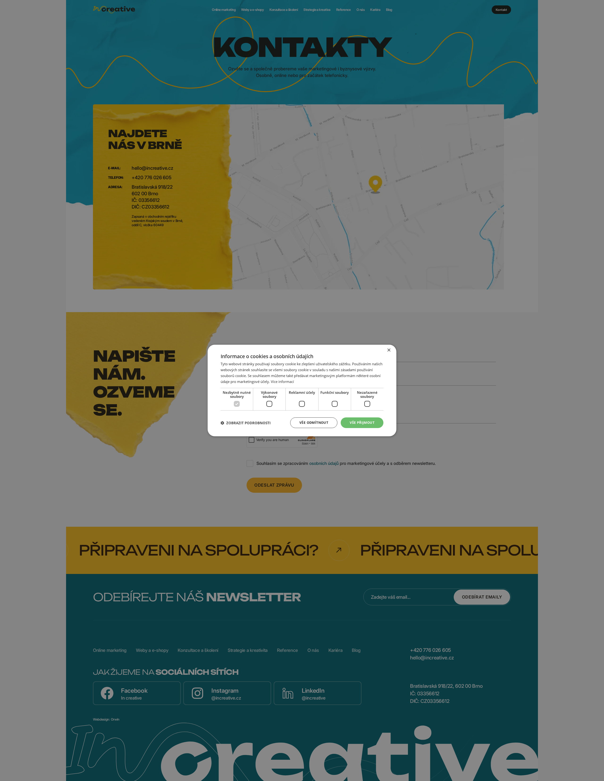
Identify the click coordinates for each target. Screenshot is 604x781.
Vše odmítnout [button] (313, 422)
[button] (246, 422)
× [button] (388, 350)
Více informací (282, 381)
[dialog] (302, 390)
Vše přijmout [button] (362, 422)
